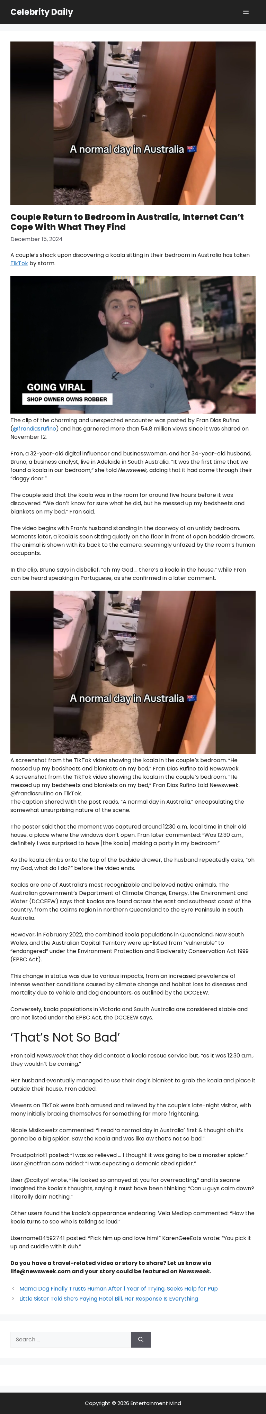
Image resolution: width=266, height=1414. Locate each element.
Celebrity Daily (41, 12)
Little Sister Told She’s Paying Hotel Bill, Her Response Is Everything (108, 1299)
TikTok (19, 263)
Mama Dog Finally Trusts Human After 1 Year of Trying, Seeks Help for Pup (118, 1289)
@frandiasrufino (34, 429)
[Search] (141, 1340)
